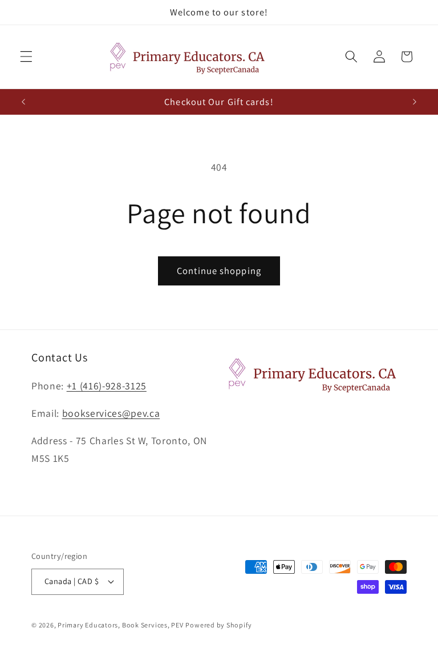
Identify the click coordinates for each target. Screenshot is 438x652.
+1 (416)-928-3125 (107, 385)
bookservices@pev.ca (111, 413)
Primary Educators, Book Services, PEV (121, 625)
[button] (26, 56)
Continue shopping (219, 270)
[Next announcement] (414, 101)
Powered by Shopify (218, 625)
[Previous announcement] (23, 101)
